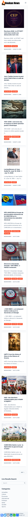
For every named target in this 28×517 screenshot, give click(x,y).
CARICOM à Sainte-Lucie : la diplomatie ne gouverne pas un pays (13, 446)
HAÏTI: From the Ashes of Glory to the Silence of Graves (12, 356)
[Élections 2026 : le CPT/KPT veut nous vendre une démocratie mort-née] (14, 18)
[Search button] (24, 483)
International (16, 136)
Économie (5, 496)
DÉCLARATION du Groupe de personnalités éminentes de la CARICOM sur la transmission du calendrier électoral (13, 216)
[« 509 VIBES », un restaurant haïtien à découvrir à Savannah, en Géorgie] (14, 296)
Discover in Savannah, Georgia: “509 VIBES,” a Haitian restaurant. (12, 265)
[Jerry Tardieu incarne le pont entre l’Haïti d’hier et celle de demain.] (14, 64)
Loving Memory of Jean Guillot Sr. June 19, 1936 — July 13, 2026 (13, 171)
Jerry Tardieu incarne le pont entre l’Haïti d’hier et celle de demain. (13, 78)
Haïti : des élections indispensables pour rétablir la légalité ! (13, 399)
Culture (14, 278)
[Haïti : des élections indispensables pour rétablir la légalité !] (14, 385)
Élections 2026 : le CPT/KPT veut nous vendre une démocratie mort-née (13, 33)
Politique (14, 46)
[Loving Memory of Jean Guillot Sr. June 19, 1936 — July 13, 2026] (14, 157)
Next (22, 472)
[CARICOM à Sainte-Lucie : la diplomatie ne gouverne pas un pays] (14, 432)
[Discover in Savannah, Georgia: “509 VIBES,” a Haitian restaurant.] (14, 251)
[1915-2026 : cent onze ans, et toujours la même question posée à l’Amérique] (14, 109)
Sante (3, 502)
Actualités (8, 46)
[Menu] (25, 2)
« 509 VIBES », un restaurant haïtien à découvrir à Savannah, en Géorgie (13, 310)
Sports (4, 506)
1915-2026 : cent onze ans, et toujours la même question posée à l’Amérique (14, 123)
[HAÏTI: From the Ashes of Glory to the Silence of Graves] (14, 342)
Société (7, 139)
